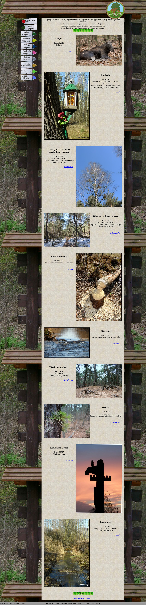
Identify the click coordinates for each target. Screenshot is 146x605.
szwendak (116, 92)
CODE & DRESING (88, 603)
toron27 (70, 51)
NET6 (98, 603)
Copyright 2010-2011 (53, 603)
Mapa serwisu (14, 603)
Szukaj (23, 603)
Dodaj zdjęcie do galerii (82, 598)
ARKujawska (68, 167)
